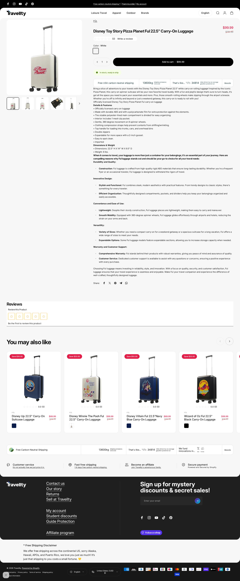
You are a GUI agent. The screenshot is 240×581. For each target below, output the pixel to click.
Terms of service (35, 572)
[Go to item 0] (13, 103)
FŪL (95, 21)
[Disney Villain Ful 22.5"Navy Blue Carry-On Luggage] (149, 378)
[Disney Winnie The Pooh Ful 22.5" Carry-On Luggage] (91, 378)
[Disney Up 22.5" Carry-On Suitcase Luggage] (34, 378)
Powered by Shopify (30, 568)
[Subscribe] (197, 501)
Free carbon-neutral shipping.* (106, 4)
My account (141, 4)
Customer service (23, 464)
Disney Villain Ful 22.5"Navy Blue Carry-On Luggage (144, 417)
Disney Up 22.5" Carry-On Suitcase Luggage (28, 417)
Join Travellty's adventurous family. (146, 467)
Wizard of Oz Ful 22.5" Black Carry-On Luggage (199, 417)
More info (227, 83)
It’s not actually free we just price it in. (29, 467)
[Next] (75, 63)
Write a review (125, 38)
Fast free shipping (85, 464)
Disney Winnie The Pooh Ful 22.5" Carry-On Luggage (86, 417)
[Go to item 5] (72, 103)
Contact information (13, 576)
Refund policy (11, 572)
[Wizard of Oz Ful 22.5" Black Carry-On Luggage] (206, 378)
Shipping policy (47, 572)
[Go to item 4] (57, 103)
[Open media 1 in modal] (44, 57)
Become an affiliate (142, 464)
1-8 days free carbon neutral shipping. (91, 467)
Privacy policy (23, 572)
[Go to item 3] (42, 103)
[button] (12, 316)
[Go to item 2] (27, 103)
